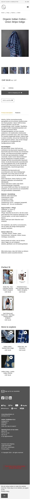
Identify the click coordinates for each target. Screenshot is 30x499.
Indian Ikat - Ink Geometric (22, 347)
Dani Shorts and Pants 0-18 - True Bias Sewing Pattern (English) (7, 316)
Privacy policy (5, 449)
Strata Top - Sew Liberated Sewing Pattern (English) (8, 288)
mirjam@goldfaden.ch (7, 414)
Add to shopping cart (14, 92)
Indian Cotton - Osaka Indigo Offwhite (7, 372)
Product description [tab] (7, 112)
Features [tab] (17, 112)
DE (26, 1)
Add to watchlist (7, 100)
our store (15, 429)
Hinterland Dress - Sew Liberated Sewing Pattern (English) (22, 288)
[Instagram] (6, 398)
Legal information (6, 445)
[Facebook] (3, 398)
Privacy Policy (5, 491)
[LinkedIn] (10, 398)
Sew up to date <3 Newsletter (9, 1)
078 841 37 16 (5, 416)
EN (28, 1)
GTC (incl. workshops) (7, 447)
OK (4, 495)
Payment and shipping (7, 444)
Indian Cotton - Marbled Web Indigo (8, 347)
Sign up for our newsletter (12, 391)
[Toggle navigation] (28, 7)
